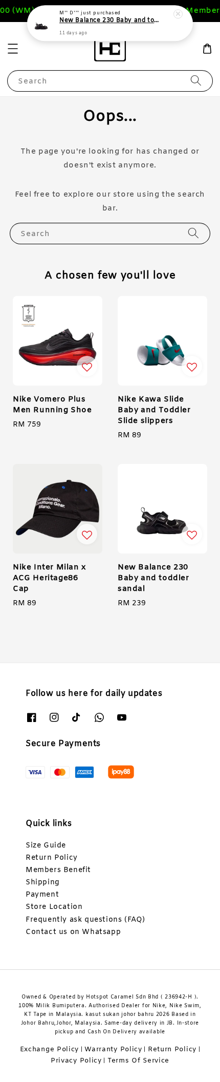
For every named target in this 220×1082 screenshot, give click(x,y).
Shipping (43, 882)
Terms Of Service (138, 1060)
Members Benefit (58, 870)
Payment (42, 895)
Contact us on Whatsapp (73, 932)
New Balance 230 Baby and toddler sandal (110, 21)
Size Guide (46, 846)
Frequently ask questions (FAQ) (85, 920)
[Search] (196, 81)
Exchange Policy (49, 1049)
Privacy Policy (76, 1060)
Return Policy (52, 858)
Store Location (54, 907)
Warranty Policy (113, 1049)
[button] (13, 48)
